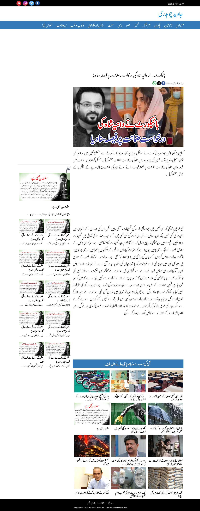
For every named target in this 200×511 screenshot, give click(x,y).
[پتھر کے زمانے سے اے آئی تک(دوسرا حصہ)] (58, 349)
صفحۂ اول (180, 25)
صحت (111, 25)
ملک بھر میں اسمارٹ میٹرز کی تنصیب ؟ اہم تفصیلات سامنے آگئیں (130, 494)
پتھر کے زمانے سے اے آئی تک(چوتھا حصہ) (59, 329)
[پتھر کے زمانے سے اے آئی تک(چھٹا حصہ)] (58, 288)
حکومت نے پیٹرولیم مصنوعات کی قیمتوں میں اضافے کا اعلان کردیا (130, 429)
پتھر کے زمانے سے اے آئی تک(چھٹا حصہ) (59, 298)
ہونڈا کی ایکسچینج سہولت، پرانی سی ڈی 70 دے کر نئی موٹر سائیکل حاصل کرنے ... (92, 397)
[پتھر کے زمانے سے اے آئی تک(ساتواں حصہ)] (31, 257)
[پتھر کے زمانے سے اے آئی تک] (31, 349)
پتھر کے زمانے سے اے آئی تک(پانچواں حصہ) (32, 298)
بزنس (120, 25)
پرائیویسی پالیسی (91, 503)
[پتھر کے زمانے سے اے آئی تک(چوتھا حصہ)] (58, 318)
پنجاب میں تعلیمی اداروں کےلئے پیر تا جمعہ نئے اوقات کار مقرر (165, 397)
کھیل (136, 25)
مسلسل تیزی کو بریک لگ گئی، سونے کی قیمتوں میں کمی (92, 462)
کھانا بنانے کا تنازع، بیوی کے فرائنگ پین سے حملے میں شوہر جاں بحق (165, 462)
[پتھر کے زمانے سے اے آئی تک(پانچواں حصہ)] (31, 288)
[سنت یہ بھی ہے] (44, 187)
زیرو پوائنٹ (61, 25)
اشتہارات (102, 503)
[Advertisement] (100, 48)
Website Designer (113, 507)
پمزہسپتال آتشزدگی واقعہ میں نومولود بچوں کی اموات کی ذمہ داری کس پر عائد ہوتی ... (129, 462)
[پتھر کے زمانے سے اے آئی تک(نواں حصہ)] (31, 227)
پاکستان (157, 25)
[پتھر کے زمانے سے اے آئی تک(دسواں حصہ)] (58, 227)
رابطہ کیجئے (110, 503)
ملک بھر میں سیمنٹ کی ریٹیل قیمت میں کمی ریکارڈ (166, 494)
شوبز (128, 25)
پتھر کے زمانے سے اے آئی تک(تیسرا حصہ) (32, 329)
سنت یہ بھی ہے (103, 428)
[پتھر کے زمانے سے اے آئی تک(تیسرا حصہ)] (31, 318)
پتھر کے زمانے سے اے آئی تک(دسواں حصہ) (59, 237)
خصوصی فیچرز (47, 25)
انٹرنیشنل (146, 25)
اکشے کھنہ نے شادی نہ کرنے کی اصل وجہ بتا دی (92, 492)
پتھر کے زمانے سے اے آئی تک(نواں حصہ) (32, 237)
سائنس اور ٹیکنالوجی (96, 25)
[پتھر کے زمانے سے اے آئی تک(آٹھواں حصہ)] (58, 257)
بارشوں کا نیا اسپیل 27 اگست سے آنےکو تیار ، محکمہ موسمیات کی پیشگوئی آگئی (166, 429)
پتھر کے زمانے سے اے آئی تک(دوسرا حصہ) (59, 360)
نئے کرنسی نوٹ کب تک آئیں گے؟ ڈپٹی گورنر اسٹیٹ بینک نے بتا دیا (129, 397)
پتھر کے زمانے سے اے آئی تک (32, 360)
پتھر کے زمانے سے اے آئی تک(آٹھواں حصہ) (59, 268)
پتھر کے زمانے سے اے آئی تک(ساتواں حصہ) (32, 268)
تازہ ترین (168, 25)
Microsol (123, 507)
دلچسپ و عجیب (77, 25)
